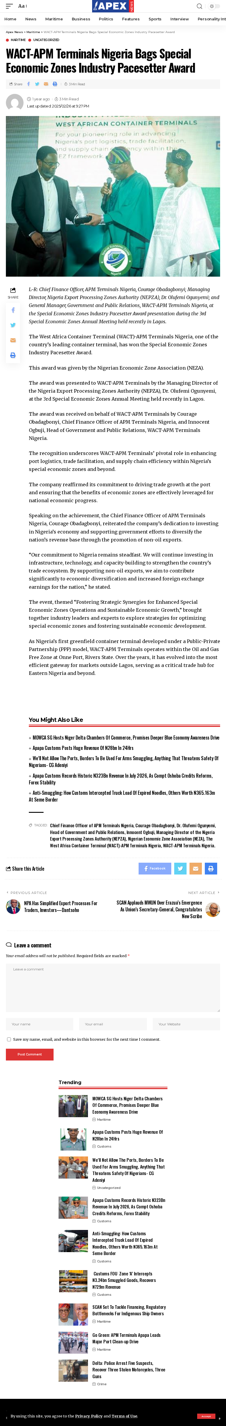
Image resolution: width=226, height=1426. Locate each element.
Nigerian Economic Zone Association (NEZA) (166, 838)
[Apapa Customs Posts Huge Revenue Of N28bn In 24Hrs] (73, 1139)
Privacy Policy (89, 1416)
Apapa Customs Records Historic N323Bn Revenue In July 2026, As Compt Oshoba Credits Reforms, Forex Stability (120, 779)
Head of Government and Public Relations (87, 832)
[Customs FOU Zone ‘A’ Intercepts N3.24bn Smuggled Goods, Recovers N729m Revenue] (73, 1281)
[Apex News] (113, 6)
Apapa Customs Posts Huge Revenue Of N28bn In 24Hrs (83, 747)
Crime (102, 1384)
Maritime (18, 40)
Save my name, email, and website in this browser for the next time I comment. (86, 1039)
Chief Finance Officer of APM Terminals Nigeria (91, 825)
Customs (104, 1146)
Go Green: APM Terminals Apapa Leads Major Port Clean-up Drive (126, 1338)
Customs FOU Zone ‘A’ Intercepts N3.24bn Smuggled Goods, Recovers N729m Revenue (124, 1280)
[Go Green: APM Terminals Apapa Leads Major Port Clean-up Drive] (73, 1343)
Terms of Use (124, 1416)
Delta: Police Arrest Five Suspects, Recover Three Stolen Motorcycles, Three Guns (128, 1369)
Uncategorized (46, 40)
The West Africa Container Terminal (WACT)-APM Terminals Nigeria (131, 842)
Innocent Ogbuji (140, 832)
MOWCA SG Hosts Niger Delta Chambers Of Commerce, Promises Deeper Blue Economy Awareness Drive (126, 737)
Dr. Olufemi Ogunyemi (196, 825)
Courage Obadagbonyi (155, 825)
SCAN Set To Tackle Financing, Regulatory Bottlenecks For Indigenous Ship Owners (128, 1310)
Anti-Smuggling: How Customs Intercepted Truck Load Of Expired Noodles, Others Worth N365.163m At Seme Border (122, 796)
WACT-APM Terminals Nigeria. (189, 845)
